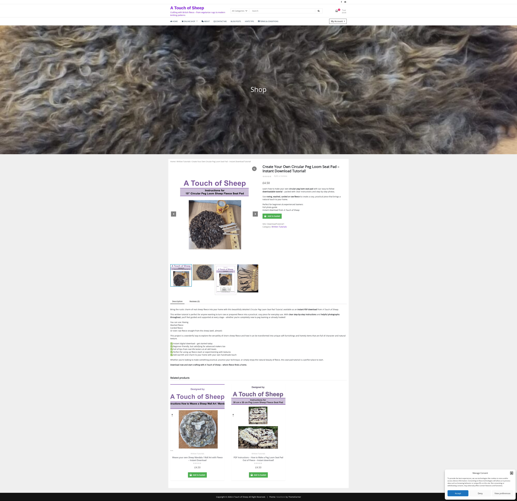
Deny (480, 493)
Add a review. (280, 176)
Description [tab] (177, 301)
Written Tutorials (183, 161)
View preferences (502, 493)
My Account (337, 21)
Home (172, 161)
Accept (458, 493)
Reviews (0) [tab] (195, 301)
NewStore (280, 497)
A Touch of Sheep (187, 8)
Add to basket (274, 216)
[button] (511, 473)
